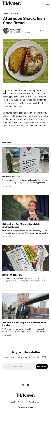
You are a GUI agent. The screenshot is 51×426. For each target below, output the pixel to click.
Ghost (30, 407)
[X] (23, 385)
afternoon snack (10, 13)
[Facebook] (28, 385)
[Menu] (47, 4)
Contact (21, 402)
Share (42, 31)
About (12, 402)
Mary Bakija (15, 29)
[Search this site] (43, 4)
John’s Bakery (25, 97)
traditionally (21, 116)
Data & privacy (34, 402)
